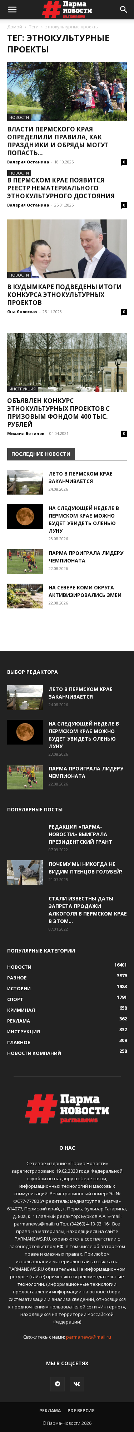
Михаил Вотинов (25, 433)
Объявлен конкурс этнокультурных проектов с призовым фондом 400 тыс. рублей (58, 412)
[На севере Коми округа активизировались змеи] (25, 596)
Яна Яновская (22, 311)
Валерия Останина (28, 161)
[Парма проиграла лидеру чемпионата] (25, 561)
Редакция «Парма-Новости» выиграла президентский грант (80, 834)
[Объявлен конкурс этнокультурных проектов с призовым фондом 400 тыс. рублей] (67, 362)
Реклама (50, 1411)
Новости (19, 117)
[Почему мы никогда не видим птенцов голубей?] (25, 872)
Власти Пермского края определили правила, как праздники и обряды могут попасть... (58, 141)
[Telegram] (57, 1384)
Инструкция (22, 388)
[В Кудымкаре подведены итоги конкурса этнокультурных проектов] (67, 248)
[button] (12, 9)
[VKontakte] (77, 1384)
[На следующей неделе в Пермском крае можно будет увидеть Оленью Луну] (25, 516)
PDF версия (81, 1411)
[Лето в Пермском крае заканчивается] (25, 482)
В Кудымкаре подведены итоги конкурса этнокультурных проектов (64, 295)
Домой (14, 27)
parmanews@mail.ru (88, 1337)
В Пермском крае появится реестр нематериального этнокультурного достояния (61, 188)
